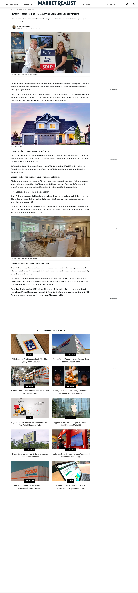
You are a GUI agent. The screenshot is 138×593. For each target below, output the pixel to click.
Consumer (31, 9)
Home (12, 9)
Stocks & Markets (21, 9)
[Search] (119, 3)
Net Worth (111, 4)
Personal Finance (11, 4)
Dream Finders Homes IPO (79, 87)
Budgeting (28, 4)
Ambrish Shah (24, 26)
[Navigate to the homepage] (57, 3)
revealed (37, 83)
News (98, 4)
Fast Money (86, 4)
